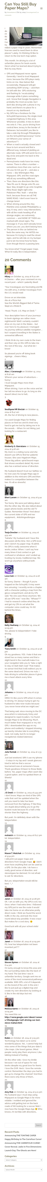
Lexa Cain (9, 576)
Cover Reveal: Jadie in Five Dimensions (23, 1147)
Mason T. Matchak (13, 853)
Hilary (7, 276)
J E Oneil (9, 792)
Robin (7, 1038)
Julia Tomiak (10, 752)
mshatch (9, 835)
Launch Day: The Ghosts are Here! (20, 1150)
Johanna (9, 692)
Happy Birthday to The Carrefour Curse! (23, 1139)
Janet (7, 899)
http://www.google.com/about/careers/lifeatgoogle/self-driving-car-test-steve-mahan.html (23, 1020)
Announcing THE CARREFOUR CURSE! (22, 1143)
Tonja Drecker (11, 532)
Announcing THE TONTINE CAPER (20, 1135)
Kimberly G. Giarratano (15, 446)
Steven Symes (11, 962)
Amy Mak (9, 1092)
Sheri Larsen (11, 497)
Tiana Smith (10, 649)
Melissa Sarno (11, 1009)
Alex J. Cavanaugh (13, 371)
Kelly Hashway (11, 625)
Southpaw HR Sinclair (15, 409)
